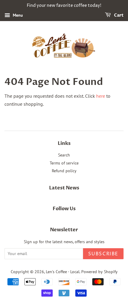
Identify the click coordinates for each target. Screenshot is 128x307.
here (100, 96)
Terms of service (64, 163)
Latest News (64, 188)
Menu (17, 15)
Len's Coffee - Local (62, 271)
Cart (118, 15)
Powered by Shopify (99, 271)
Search (64, 155)
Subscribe (103, 254)
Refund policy (64, 170)
